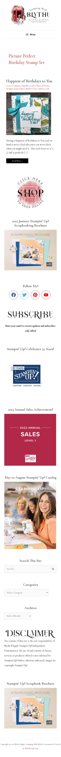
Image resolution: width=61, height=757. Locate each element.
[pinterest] (36, 294)
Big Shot (25, 86)
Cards (32, 86)
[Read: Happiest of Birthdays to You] (30, 113)
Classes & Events (42, 86)
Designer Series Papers (15, 88)
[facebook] (14, 294)
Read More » (17, 160)
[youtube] (47, 294)
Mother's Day (31, 88)
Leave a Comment (13, 86)
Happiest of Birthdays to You (29, 81)
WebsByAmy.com (31, 748)
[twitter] (25, 294)
